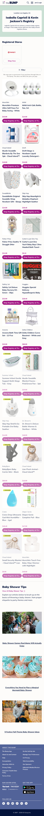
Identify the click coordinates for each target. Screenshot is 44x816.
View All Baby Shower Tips (12, 591)
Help (3, 758)
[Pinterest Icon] (17, 803)
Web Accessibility (28, 761)
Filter (23, 70)
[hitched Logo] (4, 789)
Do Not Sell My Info (29, 751)
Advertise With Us (8, 764)
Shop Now (12, 61)
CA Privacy (26, 758)
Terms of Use (6, 776)
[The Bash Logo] (15, 786)
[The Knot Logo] (5, 786)
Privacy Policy (6, 767)
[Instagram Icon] (12, 803)
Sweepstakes (6, 761)
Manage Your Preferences (31, 754)
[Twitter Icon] (26, 803)
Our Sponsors (27, 764)
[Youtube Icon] (21, 803)
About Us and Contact (9, 754)
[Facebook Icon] (3, 803)
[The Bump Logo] (12, 3)
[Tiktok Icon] (8, 803)
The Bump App (7, 751)
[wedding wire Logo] (13, 789)
